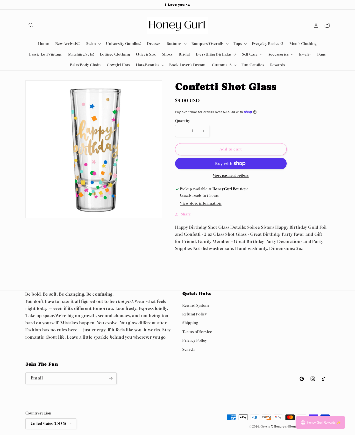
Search (188, 349)
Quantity (182, 121)
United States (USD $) (48, 424)
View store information (200, 203)
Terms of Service (197, 332)
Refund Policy (194, 314)
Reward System (195, 305)
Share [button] (186, 214)
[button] (30, 25)
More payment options (231, 175)
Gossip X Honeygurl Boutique (282, 426)
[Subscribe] (110, 378)
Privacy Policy (194, 340)
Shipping (190, 323)
